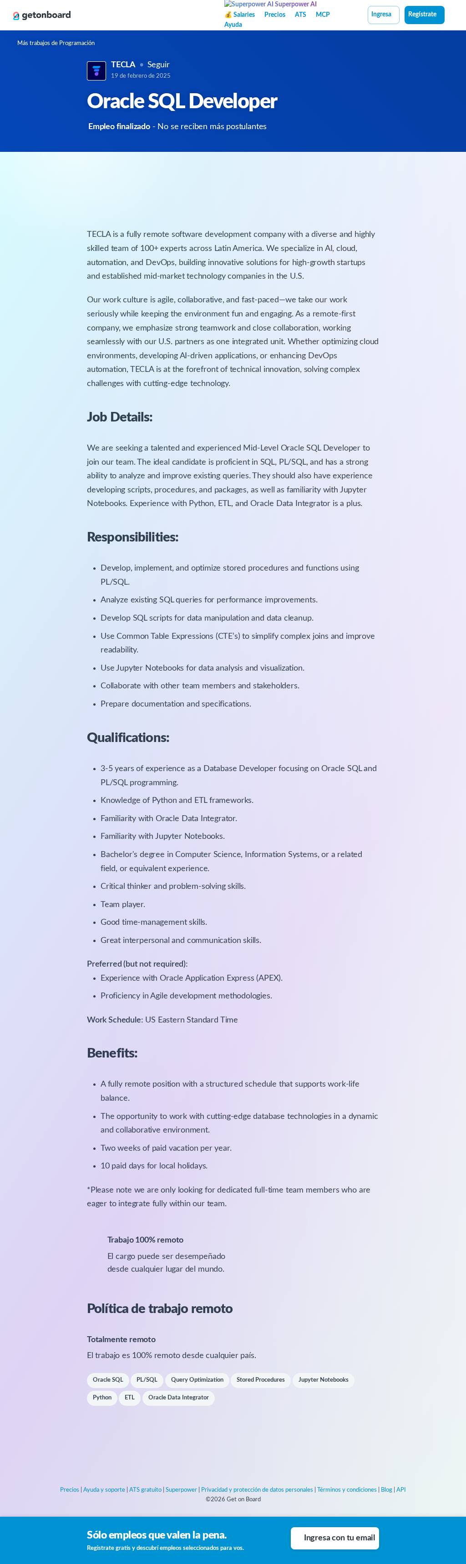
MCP (323, 15)
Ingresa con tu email (339, 1538)
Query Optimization (197, 1380)
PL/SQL (147, 1380)
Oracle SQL (108, 1380)
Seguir (158, 65)
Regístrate (422, 14)
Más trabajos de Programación (56, 43)
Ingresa (381, 14)
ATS (300, 15)
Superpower (181, 1490)
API (401, 1490)
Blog (386, 1490)
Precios (274, 15)
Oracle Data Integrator (178, 1398)
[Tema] (449, 16)
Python (102, 1398)
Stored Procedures (261, 1380)
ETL (130, 1398)
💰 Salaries (239, 15)
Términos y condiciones (347, 1490)
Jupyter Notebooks (324, 1380)
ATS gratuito (145, 1490)
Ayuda (233, 25)
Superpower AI (295, 4)
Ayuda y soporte (104, 1490)
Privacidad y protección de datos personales (257, 1490)
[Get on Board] (42, 15)
